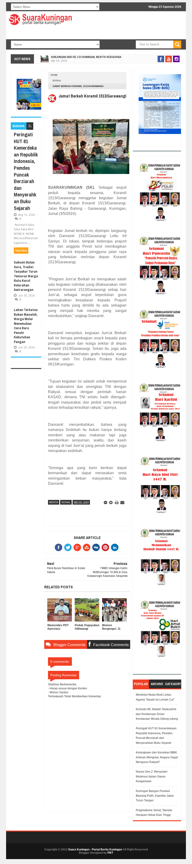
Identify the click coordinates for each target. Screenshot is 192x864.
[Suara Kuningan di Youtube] (168, 59)
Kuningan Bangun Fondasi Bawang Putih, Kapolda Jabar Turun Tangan (155, 795)
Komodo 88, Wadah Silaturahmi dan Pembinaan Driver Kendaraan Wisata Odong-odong (157, 714)
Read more (21, 251)
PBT (110, 852)
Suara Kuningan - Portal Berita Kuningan (95, 849)
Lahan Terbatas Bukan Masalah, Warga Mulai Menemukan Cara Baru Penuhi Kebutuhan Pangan (26, 325)
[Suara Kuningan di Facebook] (161, 59)
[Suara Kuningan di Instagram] (176, 59)
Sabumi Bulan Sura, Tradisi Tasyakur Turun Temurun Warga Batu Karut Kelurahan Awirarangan (26, 276)
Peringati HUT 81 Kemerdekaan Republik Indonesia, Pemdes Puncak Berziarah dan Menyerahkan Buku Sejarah (26, 171)
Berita (53, 502)
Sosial (56, 80)
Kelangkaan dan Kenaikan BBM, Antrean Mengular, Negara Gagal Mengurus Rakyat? (157, 757)
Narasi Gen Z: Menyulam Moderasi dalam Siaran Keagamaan (151, 776)
